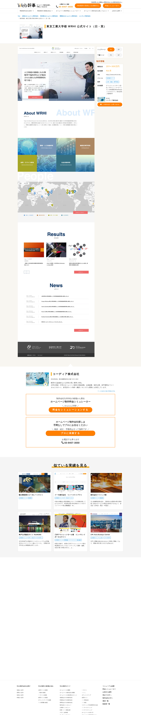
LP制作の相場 (41, 692)
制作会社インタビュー (65, 705)
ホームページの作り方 (87, 712)
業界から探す (20, 692)
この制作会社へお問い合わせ (110, 104)
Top (19, 16)
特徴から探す (20, 697)
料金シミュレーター (109, 689)
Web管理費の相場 (42, 702)
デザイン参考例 (64, 712)
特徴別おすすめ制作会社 (66, 700)
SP (119, 49)
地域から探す (20, 690)
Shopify (84, 692)
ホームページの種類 (65, 690)
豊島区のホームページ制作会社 (68, 16)
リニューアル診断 (109, 686)
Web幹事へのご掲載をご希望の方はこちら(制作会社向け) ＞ (106, 2)
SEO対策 (84, 702)
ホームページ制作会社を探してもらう (95, 11)
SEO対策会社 (85, 700)
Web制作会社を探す (26, 11)
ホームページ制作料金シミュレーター (67, 11)
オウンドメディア (86, 695)
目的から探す (20, 695)
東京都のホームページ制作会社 (49, 16)
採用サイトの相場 (42, 697)
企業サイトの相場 (42, 690)
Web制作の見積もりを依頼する (88, 6)
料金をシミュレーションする (70, 409)
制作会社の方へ (108, 698)
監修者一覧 (106, 704)
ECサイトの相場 (42, 695)
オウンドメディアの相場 (44, 700)
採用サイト (85, 697)
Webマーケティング (87, 710)
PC (111, 55)
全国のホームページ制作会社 (30, 16)
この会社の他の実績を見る (107, 391)
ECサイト (84, 690)
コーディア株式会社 (84, 16)
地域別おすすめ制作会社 (66, 697)
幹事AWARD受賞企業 (65, 710)
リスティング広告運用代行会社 (90, 705)
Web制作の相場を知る (44, 11)
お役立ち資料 (116, 11)
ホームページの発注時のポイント (68, 695)
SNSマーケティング (87, 707)
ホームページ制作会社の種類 (67, 692)
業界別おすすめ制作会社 (66, 702)
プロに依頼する (70, 433)
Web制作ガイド (65, 686)
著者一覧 (106, 701)
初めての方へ (107, 695)
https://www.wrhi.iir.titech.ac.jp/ (114, 74)
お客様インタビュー (65, 707)
